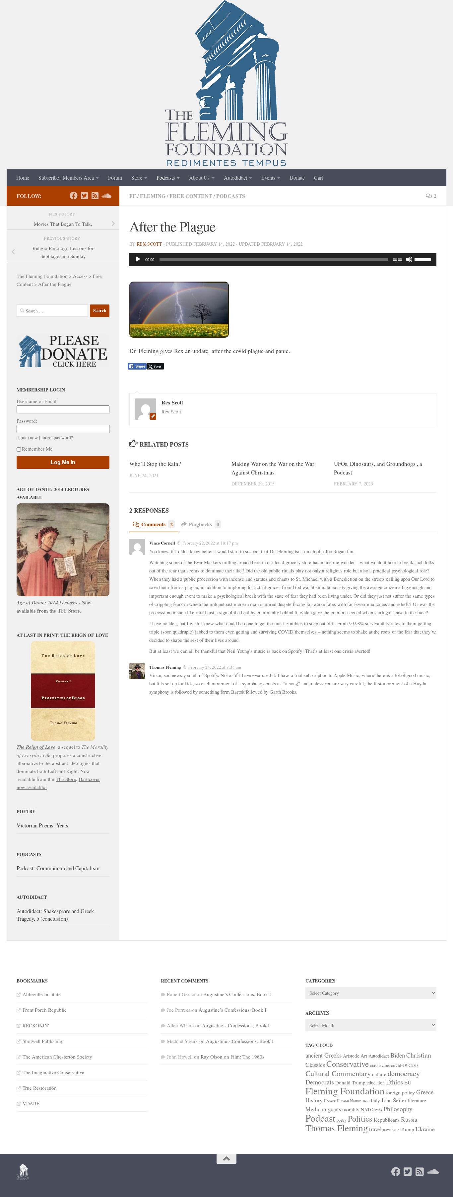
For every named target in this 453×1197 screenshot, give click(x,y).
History (313, 1100)
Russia (409, 1119)
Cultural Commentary (338, 1073)
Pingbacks (204, 524)
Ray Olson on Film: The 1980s (232, 1056)
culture (379, 1074)
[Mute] (409, 259)
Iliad (366, 1101)
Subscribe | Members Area (66, 177)
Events (268, 177)
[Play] (138, 259)
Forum (115, 177)
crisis (413, 1065)
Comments (157, 524)
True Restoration (40, 1087)
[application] (282, 259)
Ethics (394, 1081)
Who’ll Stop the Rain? (155, 464)
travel (375, 1129)
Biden (397, 1055)
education (376, 1082)
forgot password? (57, 437)
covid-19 (399, 1065)
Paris (378, 1109)
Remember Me (37, 448)
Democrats (319, 1081)
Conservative (347, 1063)
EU (408, 1082)
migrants (331, 1109)
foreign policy (400, 1092)
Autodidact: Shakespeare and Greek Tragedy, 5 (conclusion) (55, 915)
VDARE (31, 1103)
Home (22, 177)
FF (132, 196)
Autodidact (235, 177)
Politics (360, 1118)
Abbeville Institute (42, 994)
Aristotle (351, 1056)
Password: (27, 420)
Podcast (320, 1117)
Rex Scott (149, 244)
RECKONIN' (36, 1025)
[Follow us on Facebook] (74, 196)
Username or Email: (37, 401)
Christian (418, 1055)
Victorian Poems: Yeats (42, 825)
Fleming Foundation (345, 1090)
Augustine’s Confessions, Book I (237, 994)
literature (417, 1100)
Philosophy (398, 1108)
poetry (342, 1120)
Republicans (387, 1119)
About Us (199, 177)
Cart (318, 177)
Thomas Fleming (336, 1128)
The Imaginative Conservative (53, 1072)
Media (313, 1109)
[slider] (424, 259)
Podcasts (166, 177)
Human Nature (349, 1101)
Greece (424, 1092)
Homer (329, 1101)
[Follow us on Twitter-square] (84, 196)
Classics (315, 1065)
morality (350, 1109)
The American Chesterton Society (57, 1056)
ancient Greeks (323, 1055)
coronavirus (380, 1065)
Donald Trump (350, 1082)
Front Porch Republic (45, 1009)
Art (363, 1055)
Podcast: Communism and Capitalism (58, 868)
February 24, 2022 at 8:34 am (214, 667)
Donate (297, 177)
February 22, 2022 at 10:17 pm (210, 543)
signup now (27, 437)
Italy (375, 1100)
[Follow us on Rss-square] (95, 196)
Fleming (152, 196)
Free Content (190, 196)
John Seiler (394, 1100)
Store (136, 177)
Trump (407, 1129)
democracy (404, 1073)
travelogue (391, 1129)
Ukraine (425, 1129)
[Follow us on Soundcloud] (105, 196)
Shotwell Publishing (43, 1041)
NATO (367, 1109)
